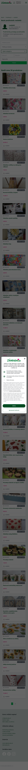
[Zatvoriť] (24, 358)
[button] (14, 380)
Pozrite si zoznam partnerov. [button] (15, 391)
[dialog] (14, 385)
